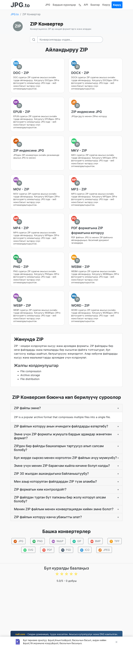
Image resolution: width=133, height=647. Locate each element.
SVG (28, 549)
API (86, 4)
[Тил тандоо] (79, 4)
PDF (47, 549)
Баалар (95, 4)
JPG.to (15, 14)
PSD (66, 549)
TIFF (115, 541)
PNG (38, 541)
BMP (96, 541)
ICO (85, 549)
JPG (47, 4)
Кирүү (106, 4)
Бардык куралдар (64, 4)
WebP (57, 541)
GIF (77, 541)
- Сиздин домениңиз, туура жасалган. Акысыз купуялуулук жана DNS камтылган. (66, 634)
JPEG (104, 549)
